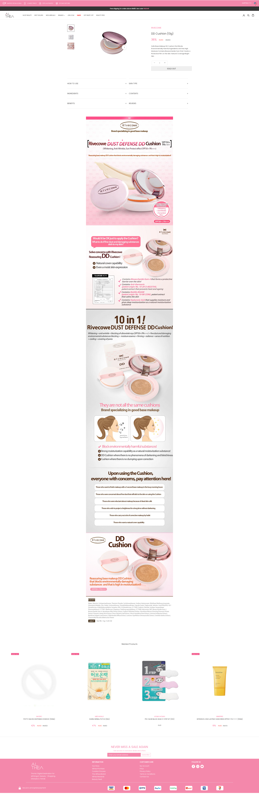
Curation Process (99, 771)
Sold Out (171, 68)
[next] (124, 47)
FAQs (142, 768)
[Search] (248, 15)
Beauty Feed (97, 779)
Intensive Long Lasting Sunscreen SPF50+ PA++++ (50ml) (220, 719)
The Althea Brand (99, 774)
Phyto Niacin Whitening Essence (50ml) (39, 719)
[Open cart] (253, 15)
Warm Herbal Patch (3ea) (99, 719)
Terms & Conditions (147, 774)
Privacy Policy (145, 771)
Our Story (95, 766)
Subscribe (146, 755)
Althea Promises (98, 768)
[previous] (101, 47)
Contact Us (144, 776)
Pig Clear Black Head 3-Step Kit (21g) (159, 719)
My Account (144, 766)
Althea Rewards (98, 776)
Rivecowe (156, 27)
